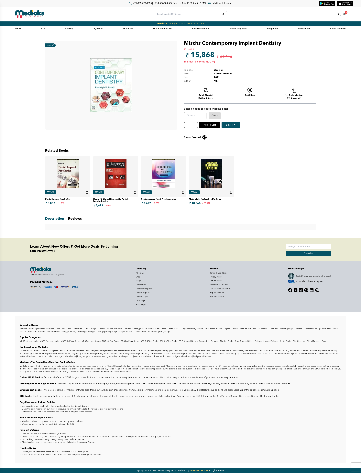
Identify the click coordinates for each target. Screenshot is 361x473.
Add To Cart (210, 125)
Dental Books (285, 341)
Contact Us (141, 285)
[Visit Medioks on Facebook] (290, 290)
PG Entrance (184, 341)
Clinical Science (255, 341)
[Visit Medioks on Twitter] (295, 290)
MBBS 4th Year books (91, 341)
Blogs (138, 281)
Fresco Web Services (199, 470)
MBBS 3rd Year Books (70, 341)
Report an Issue (217, 293)
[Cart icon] (87, 192)
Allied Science (298, 341)
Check (215, 116)
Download (161, 24)
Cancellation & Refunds (220, 289)
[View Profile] (339, 14)
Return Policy (215, 281)
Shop (138, 277)
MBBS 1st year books (29, 341)
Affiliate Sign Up (143, 293)
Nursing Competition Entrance (205, 341)
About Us (140, 273)
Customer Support (144, 289)
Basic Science (240, 341)
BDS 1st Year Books (110, 341)
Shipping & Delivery (218, 285)
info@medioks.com (222, 3)
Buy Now (230, 125)
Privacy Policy (215, 277)
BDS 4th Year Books (168, 341)
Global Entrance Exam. (316, 341)
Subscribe (308, 253)
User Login (140, 301)
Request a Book (217, 297)
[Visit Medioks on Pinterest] (306, 290)
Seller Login (141, 305)
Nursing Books (226, 341)
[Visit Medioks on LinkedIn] (312, 290)
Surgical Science (270, 341)
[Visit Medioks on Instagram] (301, 290)
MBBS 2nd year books (49, 341)
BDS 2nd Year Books (129, 341)
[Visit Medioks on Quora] (317, 290)
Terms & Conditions (218, 273)
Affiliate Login (142, 297)
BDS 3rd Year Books (149, 341)
